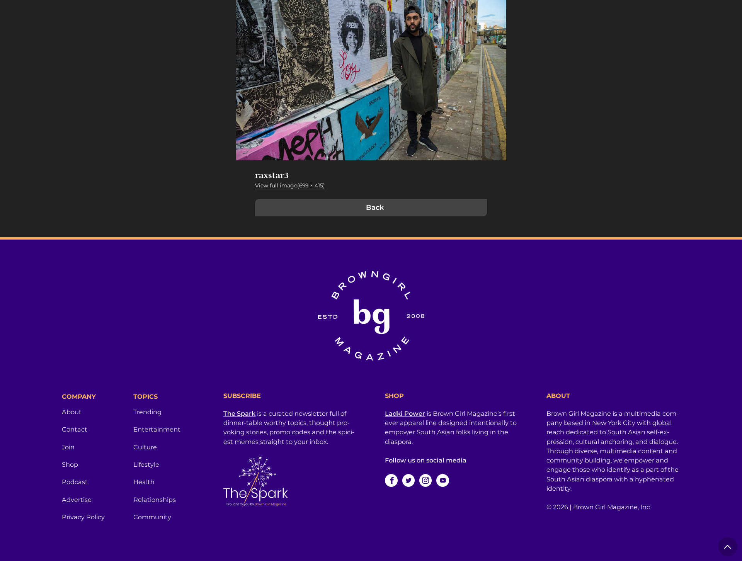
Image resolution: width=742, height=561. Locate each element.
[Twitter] (408, 480)
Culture (145, 447)
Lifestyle (146, 464)
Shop (70, 464)
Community (152, 517)
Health (144, 482)
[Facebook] (391, 480)
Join (68, 447)
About (72, 412)
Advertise (77, 499)
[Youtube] (442, 480)
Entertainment (156, 429)
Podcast (75, 482)
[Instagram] (425, 480)
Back (375, 207)
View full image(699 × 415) (290, 185)
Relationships (154, 499)
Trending (147, 412)
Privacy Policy (83, 517)
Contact (74, 429)
